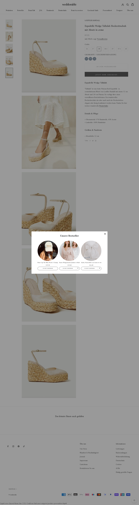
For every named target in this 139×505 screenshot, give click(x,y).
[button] (105, 234)
